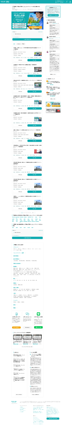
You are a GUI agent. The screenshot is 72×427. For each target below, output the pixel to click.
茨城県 (32, 227)
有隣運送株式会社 (55, 23)
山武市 (17, 221)
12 (32, 212)
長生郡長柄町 (37, 221)
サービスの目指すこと (23, 408)
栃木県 (13, 227)
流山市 (17, 220)
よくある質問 (21, 411)
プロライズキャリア (35, 418)
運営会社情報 (21, 409)
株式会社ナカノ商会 (15, 164)
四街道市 (29, 220)
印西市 (32, 220)
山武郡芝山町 (33, 221)
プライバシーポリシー (23, 410)
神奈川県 (29, 227)
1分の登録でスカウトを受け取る (53, 15)
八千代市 (21, 220)
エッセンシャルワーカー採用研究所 (37, 420)
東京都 (24, 227)
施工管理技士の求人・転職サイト (37, 411)
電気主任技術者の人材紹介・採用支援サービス (52, 411)
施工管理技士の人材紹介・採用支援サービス (52, 410)
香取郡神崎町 (25, 221)
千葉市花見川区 (17, 217)
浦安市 (24, 220)
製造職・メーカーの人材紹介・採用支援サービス (52, 412)
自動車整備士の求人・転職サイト (37, 408)
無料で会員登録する (16, 327)
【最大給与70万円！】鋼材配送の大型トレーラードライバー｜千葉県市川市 (27, 80)
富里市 (40, 220)
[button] (19, 212)
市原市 (13, 220)
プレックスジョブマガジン (36, 419)
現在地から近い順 (23, 43)
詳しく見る (34, 60)
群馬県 (17, 227)
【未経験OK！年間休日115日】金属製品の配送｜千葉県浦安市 (25, 64)
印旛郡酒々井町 (21, 222)
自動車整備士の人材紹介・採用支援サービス (52, 413)
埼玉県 (21, 227)
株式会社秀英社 (14, 50)
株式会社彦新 (14, 98)
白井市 (36, 220)
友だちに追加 (39, 327)
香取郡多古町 (29, 221)
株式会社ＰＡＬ (14, 147)
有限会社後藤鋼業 (15, 81)
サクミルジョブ (35, 417)
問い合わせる (27, 327)
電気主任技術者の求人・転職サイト (37, 412)
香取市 (13, 221)
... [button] (31, 212)
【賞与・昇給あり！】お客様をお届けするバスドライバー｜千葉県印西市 (27, 130)
